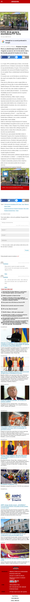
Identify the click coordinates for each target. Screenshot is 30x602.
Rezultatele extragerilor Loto (9, 484)
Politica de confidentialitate (21, 571)
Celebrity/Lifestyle (14, 588)
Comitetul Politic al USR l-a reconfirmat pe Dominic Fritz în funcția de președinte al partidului (15, 315)
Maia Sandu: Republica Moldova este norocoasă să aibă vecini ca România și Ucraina (15, 372)
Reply (6, 273)
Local (3, 518)
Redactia (12, 571)
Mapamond (5, 384)
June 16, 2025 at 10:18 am (23, 276)
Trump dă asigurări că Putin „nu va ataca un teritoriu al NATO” (13, 401)
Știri (3, 584)
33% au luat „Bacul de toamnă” (10, 308)
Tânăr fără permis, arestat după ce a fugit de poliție (13, 559)
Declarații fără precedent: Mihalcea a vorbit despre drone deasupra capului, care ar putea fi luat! (15, 292)
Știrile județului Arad (15, 584)
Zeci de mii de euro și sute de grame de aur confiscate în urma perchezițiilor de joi (13, 534)
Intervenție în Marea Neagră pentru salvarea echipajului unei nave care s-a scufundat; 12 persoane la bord (13, 428)
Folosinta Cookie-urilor (15, 573)
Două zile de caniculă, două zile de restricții (13, 305)
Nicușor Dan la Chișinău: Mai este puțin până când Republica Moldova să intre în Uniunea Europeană (14, 457)
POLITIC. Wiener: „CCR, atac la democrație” (13, 312)
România (4, 327)
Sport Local (17, 591)
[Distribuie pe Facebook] (4, 57)
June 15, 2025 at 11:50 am (23, 262)
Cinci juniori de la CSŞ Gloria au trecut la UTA (14, 302)
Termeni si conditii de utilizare (17, 575)
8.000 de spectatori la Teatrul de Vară (11, 295)
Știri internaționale (14, 586)
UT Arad (11, 591)
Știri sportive (24, 591)
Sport (3, 591)
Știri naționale (22, 586)
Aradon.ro (5, 571)
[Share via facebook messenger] (18, 57)
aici (18, 256)
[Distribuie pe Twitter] (11, 57)
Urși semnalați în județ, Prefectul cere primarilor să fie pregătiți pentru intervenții (16, 319)
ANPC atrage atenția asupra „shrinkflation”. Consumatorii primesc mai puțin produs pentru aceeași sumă (14, 506)
